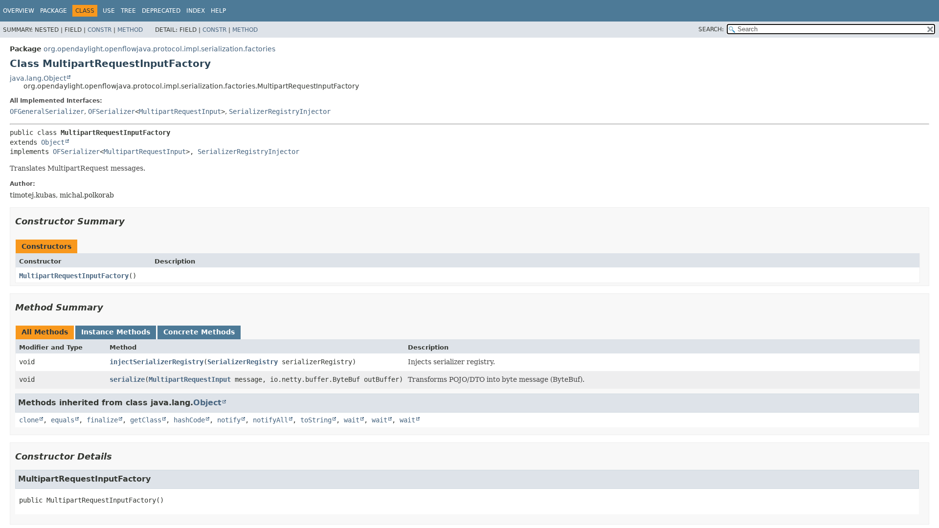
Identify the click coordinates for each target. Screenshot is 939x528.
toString (316, 420)
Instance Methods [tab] (115, 332)
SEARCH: (711, 29)
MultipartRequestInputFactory (74, 276)
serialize (127, 379)
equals (62, 420)
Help (218, 10)
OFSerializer (111, 111)
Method (130, 29)
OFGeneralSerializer (47, 111)
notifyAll (270, 420)
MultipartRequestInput (180, 111)
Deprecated (161, 10)
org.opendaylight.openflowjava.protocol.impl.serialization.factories (159, 49)
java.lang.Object (38, 78)
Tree (128, 10)
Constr (100, 29)
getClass (145, 420)
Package (53, 10)
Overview (18, 10)
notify (229, 420)
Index (195, 10)
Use (109, 10)
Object (53, 142)
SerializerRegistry (242, 362)
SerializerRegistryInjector (280, 111)
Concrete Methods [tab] (199, 332)
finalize (102, 420)
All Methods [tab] (45, 332)
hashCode (189, 420)
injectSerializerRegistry (156, 362)
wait (351, 420)
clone (29, 420)
